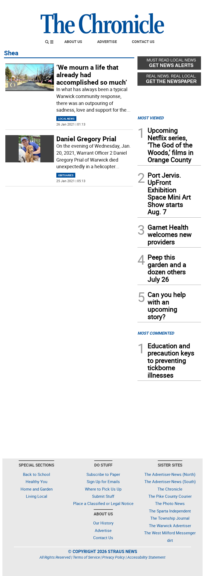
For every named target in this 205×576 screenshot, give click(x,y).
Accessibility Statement (146, 557)
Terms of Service (86, 557)
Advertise (107, 41)
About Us (73, 41)
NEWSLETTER (158, 6)
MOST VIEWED (150, 117)
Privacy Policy (113, 557)
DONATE (188, 6)
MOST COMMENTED (155, 333)
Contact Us (143, 41)
